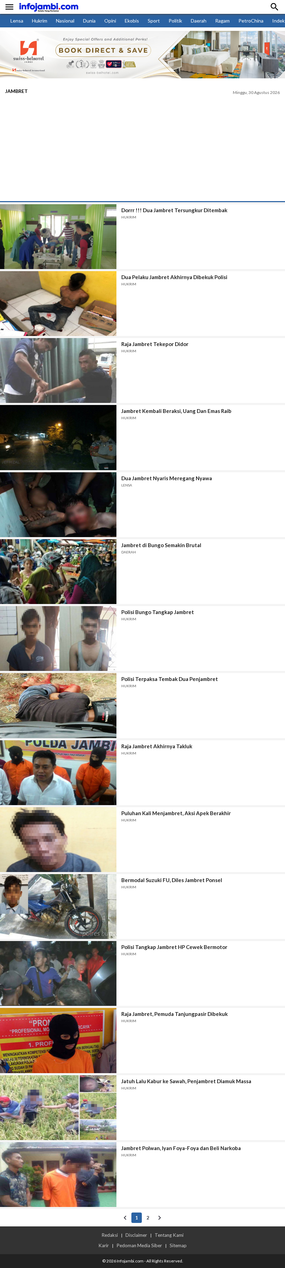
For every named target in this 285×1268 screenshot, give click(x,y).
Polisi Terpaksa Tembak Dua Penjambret (169, 679)
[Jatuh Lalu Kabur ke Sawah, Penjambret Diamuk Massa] (58, 1107)
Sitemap (178, 1245)
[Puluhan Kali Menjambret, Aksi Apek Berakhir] (58, 839)
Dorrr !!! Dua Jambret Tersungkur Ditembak (174, 210)
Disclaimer (136, 1235)
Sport (154, 21)
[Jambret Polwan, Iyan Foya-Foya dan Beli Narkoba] (58, 1174)
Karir (103, 1245)
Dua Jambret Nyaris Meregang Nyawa (166, 478)
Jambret (16, 91)
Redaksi (109, 1235)
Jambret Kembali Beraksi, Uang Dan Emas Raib (176, 411)
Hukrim (39, 21)
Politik (175, 21)
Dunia (89, 21)
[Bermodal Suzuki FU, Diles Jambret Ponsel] (58, 906)
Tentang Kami (169, 1235)
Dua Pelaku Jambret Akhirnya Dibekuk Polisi (174, 277)
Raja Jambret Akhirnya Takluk (156, 746)
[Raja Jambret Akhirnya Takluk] (58, 772)
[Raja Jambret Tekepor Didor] (58, 370)
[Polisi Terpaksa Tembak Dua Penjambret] (58, 705)
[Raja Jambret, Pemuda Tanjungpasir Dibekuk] (58, 1040)
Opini (110, 21)
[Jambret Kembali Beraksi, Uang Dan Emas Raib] (58, 437)
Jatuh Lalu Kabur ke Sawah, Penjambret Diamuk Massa (186, 1081)
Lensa (16, 21)
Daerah (198, 21)
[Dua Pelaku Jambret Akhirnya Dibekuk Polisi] (58, 303)
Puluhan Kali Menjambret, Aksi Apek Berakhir (176, 813)
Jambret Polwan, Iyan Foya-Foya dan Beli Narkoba (181, 1148)
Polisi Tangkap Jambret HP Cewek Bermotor (174, 947)
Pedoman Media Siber (139, 1245)
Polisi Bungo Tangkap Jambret (157, 612)
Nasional (65, 21)
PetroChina (250, 21)
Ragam (222, 21)
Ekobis (132, 21)
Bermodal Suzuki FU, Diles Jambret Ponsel (171, 880)
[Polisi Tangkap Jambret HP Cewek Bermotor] (58, 973)
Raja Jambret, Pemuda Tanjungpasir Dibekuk (174, 1014)
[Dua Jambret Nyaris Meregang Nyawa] (58, 504)
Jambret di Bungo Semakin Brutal (161, 545)
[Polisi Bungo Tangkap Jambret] (58, 638)
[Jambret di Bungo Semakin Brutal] (58, 571)
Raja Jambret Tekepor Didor (154, 344)
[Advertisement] (142, 149)
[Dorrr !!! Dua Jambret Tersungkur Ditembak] (58, 236)
